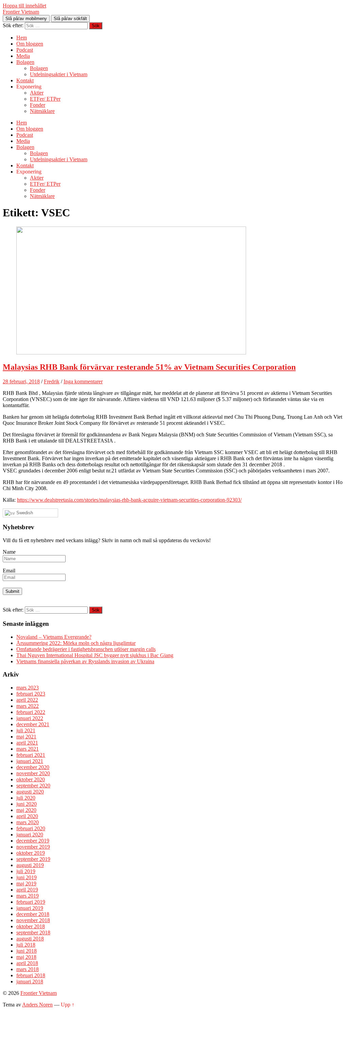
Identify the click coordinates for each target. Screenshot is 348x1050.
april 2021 (27, 743)
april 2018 (27, 963)
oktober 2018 (30, 926)
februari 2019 (30, 902)
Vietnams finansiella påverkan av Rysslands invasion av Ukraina (85, 661)
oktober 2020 (30, 779)
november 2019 (33, 847)
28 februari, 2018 (21, 381)
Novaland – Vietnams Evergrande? (53, 637)
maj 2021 (26, 736)
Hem (21, 37)
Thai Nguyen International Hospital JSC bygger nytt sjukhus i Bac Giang (94, 655)
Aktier (37, 93)
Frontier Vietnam (21, 12)
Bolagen (25, 62)
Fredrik (51, 381)
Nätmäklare (42, 111)
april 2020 (27, 816)
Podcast (24, 50)
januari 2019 (29, 908)
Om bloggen (29, 44)
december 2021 (32, 724)
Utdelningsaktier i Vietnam (58, 74)
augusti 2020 (30, 792)
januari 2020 (29, 834)
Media (23, 56)
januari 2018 (29, 981)
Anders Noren (37, 1004)
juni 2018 (26, 951)
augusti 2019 (30, 865)
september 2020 (33, 785)
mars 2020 (27, 822)
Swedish (24, 512)
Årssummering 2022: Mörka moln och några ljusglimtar (76, 643)
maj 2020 (26, 810)
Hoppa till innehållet (24, 6)
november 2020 (33, 773)
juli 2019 (25, 871)
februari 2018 (30, 975)
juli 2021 (25, 730)
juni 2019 (26, 877)
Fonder (37, 105)
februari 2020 (30, 828)
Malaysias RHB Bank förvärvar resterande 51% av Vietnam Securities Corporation (149, 367)
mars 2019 (27, 896)
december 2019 (32, 841)
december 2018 (32, 914)
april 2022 (27, 700)
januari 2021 (29, 761)
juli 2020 (25, 798)
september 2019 (33, 859)
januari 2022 (29, 718)
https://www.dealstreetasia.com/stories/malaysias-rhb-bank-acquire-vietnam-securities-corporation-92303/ (129, 500)
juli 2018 (25, 945)
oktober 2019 (30, 853)
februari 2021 (30, 755)
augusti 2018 (30, 938)
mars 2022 (27, 706)
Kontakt (25, 80)
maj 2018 (26, 957)
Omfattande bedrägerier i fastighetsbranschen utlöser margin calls (86, 649)
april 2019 (27, 890)
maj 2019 (26, 883)
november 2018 (33, 920)
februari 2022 (30, 712)
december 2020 (32, 767)
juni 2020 (26, 804)
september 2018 (33, 932)
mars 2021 (27, 749)
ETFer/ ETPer (45, 99)
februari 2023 (30, 694)
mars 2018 (27, 969)
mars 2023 (27, 687)
